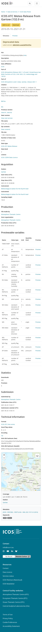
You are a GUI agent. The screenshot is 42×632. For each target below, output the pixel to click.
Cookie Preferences (10, 622)
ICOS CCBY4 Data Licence (9, 157)
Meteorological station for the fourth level (14, 189)
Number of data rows (8, 138)
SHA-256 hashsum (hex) (9, 438)
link (25, 55)
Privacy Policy (8, 618)
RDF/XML (10, 512)
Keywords (6, 515)
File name (4, 121)
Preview (14, 36)
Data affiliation (6, 64)
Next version (5, 115)
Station (3, 169)
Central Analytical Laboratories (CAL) (16, 606)
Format (3, 421)
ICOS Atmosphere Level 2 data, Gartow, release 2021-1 (19, 82)
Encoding (4, 433)
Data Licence (7, 572)
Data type (4, 143)
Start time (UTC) (6, 175)
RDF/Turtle (18, 512)
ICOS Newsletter (9, 584)
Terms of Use (8, 615)
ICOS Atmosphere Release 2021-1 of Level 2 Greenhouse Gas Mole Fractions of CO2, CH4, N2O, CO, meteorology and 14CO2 (21, 74)
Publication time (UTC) (8, 402)
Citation (4, 85)
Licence (3, 155)
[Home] (7, 3)
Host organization (7, 217)
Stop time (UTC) (6, 180)
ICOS (2, 66)
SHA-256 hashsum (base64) (10, 446)
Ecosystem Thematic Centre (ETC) (15, 598)
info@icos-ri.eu (8, 547)
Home (3, 12)
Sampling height (6, 197)
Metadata (6, 509)
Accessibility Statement (11, 626)
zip (2, 435)
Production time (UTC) (8, 223)
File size (3, 132)
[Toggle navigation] (36, 3)
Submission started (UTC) (9, 408)
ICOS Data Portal (25, 12)
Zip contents (5, 126)
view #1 (3, 112)
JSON (5, 512)
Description (5, 58)
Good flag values (6, 427)
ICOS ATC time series (8, 424)
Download (16, 25)
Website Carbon (21, 556)
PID (2, 52)
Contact (5, 568)
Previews (4, 383)
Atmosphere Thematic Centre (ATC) (16, 594)
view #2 (9, 112)
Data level (4, 149)
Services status (8, 576)
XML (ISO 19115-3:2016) (30, 512)
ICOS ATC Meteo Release (9, 146)
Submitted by (5, 397)
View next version (7, 118)
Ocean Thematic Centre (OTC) (13, 602)
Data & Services (12, 12)
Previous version (6, 110)
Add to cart (6, 25)
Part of (3, 69)
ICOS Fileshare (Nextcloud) (12, 580)
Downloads (5, 377)
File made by (5, 211)
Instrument (5, 186)
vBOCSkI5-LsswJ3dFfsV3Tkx (22, 45)
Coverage (6, 494)
